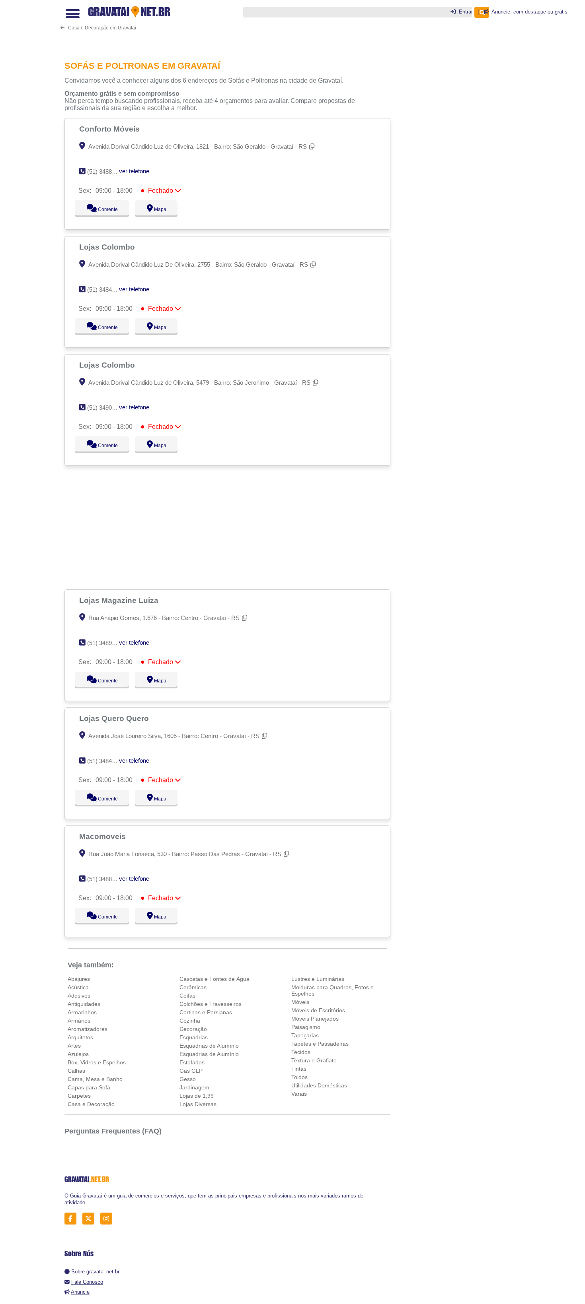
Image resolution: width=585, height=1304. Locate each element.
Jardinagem (194, 1087)
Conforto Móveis (110, 128)
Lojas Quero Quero (115, 718)
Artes (74, 1045)
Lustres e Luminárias (317, 979)
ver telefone (134, 171)
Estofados (192, 1062)
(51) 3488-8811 (106, 171)
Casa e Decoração (91, 1104)
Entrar (466, 12)
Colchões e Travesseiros (210, 1004)
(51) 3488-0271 (107, 879)
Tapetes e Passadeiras (320, 1043)
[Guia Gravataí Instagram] (108, 1219)
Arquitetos (80, 1037)
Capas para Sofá (89, 1087)
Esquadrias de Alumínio (209, 1045)
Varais (299, 1094)
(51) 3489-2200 (107, 642)
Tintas (298, 1069)
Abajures (79, 979)
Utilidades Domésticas (319, 1085)
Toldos (299, 1077)
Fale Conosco (87, 1282)
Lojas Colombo (108, 246)
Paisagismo (305, 1027)
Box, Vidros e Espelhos (97, 1062)
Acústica (78, 987)
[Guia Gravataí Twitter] (90, 1219)
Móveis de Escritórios (318, 1010)
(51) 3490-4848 (107, 407)
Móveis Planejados (315, 1018)
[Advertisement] (231, 25)
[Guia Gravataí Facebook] (72, 1219)
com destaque (529, 12)
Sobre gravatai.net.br (95, 1272)
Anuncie (80, 1292)
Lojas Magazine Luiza (119, 600)
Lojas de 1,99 (196, 1096)
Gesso (187, 1079)
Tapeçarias (305, 1035)
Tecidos (300, 1052)
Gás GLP (191, 1071)
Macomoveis (103, 836)
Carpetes (79, 1096)
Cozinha (189, 1020)
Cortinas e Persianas (205, 1012)
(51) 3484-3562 (107, 761)
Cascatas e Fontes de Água (214, 979)
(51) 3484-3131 (107, 289)
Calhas (76, 1071)
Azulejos (78, 1054)
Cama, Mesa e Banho (95, 1079)
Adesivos (79, 995)
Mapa (158, 209)
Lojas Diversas (197, 1104)
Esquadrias (193, 1037)
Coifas (187, 995)
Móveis (300, 1002)
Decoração (193, 1029)
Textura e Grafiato (314, 1060)
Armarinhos (82, 1012)
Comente (102, 209)
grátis (561, 12)
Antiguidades (84, 1004)
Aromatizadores (87, 1029)
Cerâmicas (193, 987)
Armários (79, 1020)
